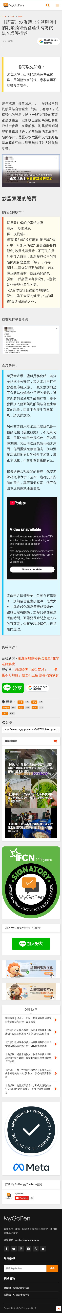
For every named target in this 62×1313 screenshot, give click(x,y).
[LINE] (28, 1248)
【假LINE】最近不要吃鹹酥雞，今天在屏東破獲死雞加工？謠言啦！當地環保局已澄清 (30, 828)
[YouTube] (14, 1248)
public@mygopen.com (27, 1240)
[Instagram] (21, 1248)
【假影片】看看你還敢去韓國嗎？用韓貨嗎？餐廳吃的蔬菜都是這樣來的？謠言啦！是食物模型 (30, 768)
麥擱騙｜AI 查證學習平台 (17, 1294)
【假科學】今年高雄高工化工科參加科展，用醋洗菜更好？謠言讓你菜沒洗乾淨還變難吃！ (30, 798)
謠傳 (20, 16)
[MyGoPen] (13, 6)
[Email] (43, 1248)
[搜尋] (47, 5)
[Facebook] (6, 1248)
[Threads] (36, 1248)
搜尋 (52, 1268)
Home (4, 16)
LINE (12, 16)
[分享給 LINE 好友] (13, 688)
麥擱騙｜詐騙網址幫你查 (16, 1288)
